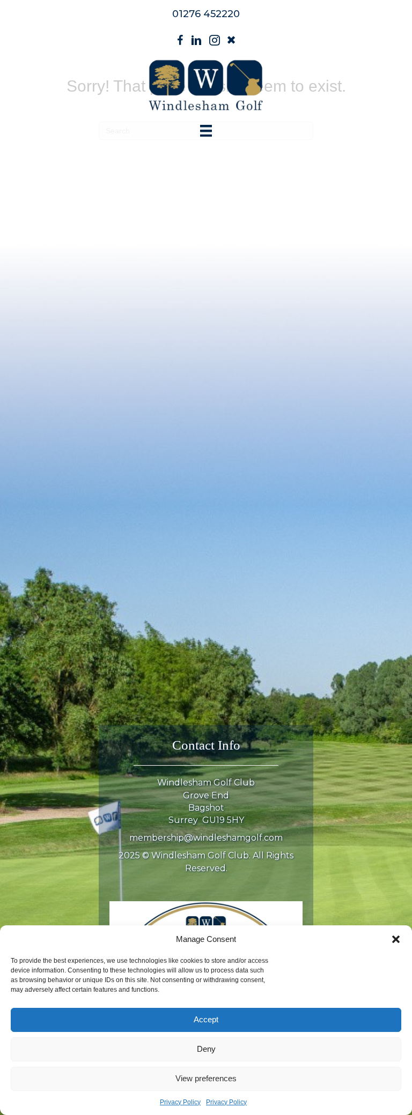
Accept (206, 1019)
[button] (396, 939)
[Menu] (206, 130)
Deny (206, 1048)
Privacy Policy (180, 1102)
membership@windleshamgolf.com (206, 838)
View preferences (206, 1078)
